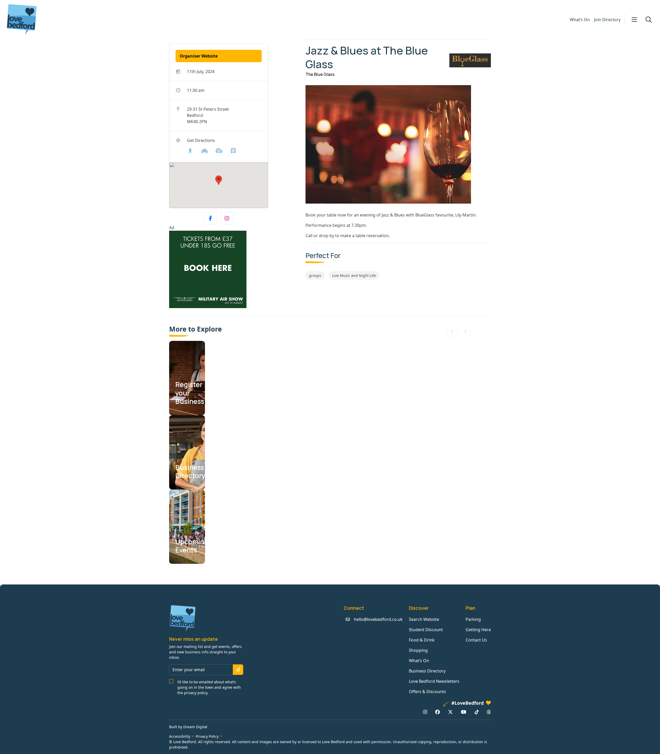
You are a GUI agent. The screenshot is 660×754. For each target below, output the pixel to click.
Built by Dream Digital (188, 726)
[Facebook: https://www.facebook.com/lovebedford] (437, 712)
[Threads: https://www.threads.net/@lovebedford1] (489, 712)
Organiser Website (199, 56)
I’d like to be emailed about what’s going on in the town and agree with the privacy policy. (209, 687)
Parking (473, 619)
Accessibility (179, 736)
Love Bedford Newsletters (434, 681)
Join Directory (607, 19)
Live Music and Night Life (354, 275)
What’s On (580, 19)
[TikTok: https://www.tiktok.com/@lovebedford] (477, 712)
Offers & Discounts (427, 691)
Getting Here (478, 629)
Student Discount (426, 629)
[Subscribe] (238, 669)
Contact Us (476, 640)
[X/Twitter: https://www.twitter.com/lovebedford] (450, 712)
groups (315, 275)
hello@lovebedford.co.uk (378, 619)
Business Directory (427, 671)
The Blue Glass (320, 74)
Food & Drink (422, 640)
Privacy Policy (207, 736)
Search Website (424, 619)
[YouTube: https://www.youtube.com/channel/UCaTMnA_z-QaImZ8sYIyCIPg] (463, 712)
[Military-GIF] (235, 269)
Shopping (418, 650)
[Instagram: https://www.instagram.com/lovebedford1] (425, 712)
